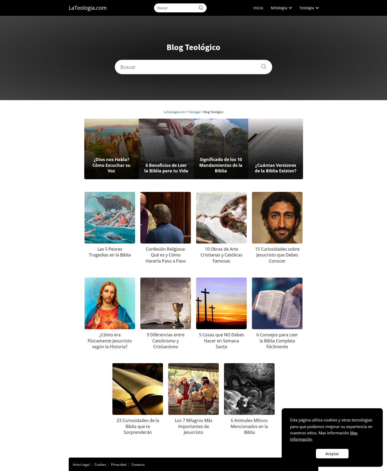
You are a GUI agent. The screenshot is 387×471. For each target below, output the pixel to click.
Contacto (138, 464)
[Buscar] (200, 7)
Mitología (279, 7)
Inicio (258, 7)
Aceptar (332, 453)
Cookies (100, 464)
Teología (306, 7)
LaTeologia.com (88, 7)
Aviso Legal (81, 464)
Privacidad (118, 464)
